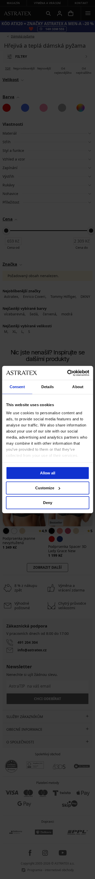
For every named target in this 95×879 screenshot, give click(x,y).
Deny (47, 502)
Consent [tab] (17, 387)
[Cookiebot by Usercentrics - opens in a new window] (67, 373)
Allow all (47, 473)
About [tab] (77, 387)
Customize (44, 488)
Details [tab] (47, 387)
